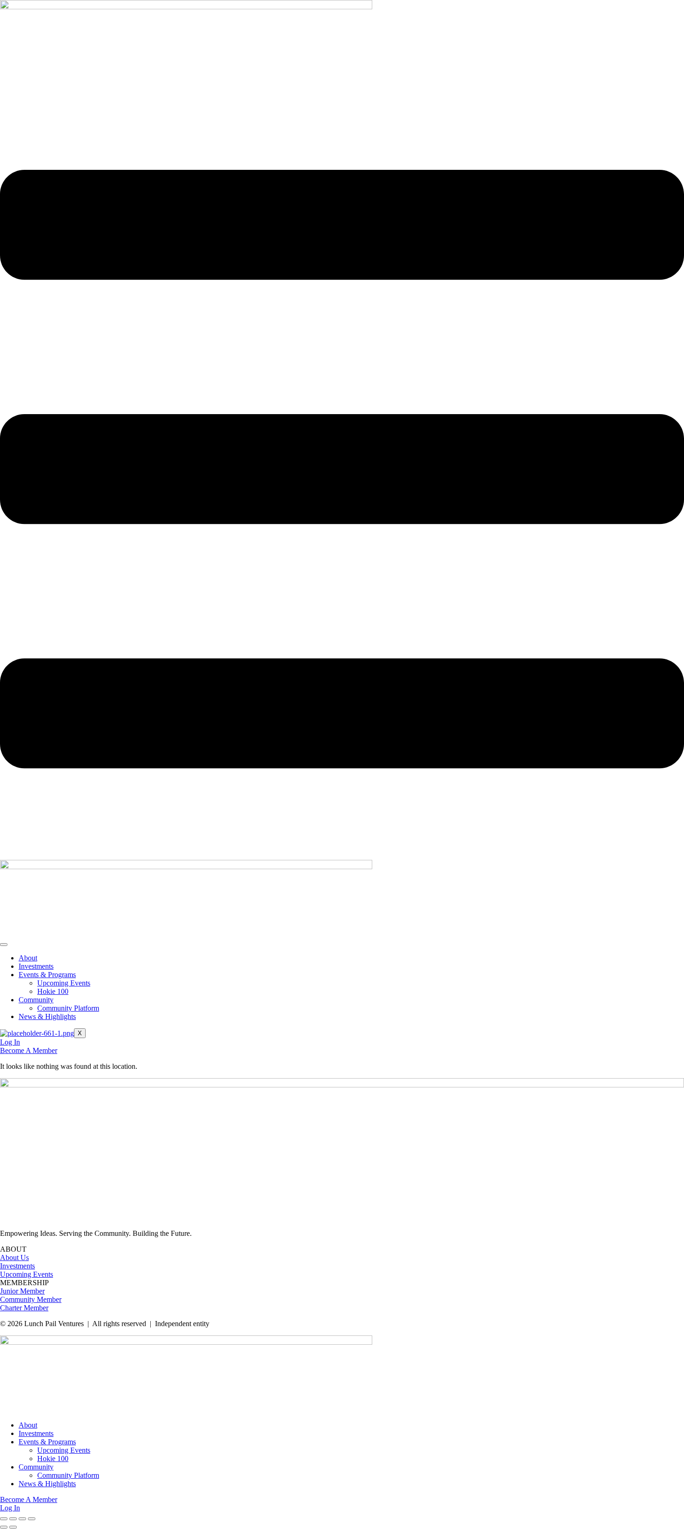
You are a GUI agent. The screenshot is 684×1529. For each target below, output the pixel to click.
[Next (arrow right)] (13, 1527)
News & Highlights (47, 1016)
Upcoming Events (63, 983)
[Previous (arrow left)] (3, 1527)
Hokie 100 (52, 991)
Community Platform (68, 1008)
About (28, 958)
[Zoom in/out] (3, 1518)
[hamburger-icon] (3, 944)
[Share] (22, 1518)
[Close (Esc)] (31, 1518)
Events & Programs (47, 975)
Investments (36, 966)
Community (36, 1000)
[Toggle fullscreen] (13, 1518)
